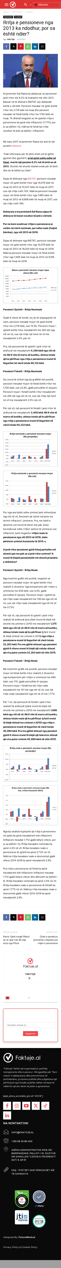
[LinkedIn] (7, 1115)
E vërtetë (29, 12)
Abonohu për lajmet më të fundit (30, 1014)
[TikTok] (45, 1106)
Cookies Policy (29, 1247)
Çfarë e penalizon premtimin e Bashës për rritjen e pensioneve (45, 940)
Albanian (43, 4)
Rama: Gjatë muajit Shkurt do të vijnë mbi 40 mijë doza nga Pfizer (16, 940)
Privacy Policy (11, 1247)
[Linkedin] (35, 46)
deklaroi (16, 145)
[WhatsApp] (28, 46)
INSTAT (32, 178)
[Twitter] (36, 1106)
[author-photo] (30, 963)
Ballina (6, 12)
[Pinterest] (21, 46)
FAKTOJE (11, 39)
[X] (13, 46)
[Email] (42, 46)
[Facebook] (6, 46)
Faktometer (17, 12)
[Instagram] (17, 1106)
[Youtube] (26, 1106)
